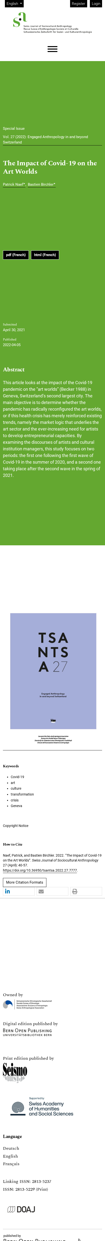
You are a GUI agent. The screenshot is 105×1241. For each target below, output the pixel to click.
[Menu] (52, 49)
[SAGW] (42, 1108)
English (10, 1156)
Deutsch (11, 1148)
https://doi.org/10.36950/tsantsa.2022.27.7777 (40, 870)
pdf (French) (16, 255)
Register (78, 3)
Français (11, 1164)
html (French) (45, 255)
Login (96, 3)
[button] (18, 891)
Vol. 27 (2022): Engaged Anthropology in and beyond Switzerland (45, 140)
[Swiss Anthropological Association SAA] (27, 1004)
